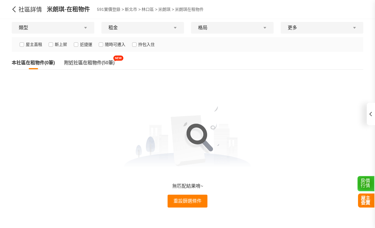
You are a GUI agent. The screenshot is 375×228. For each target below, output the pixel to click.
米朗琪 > (166, 9)
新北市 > (133, 9)
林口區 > (149, 9)
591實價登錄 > (110, 9)
